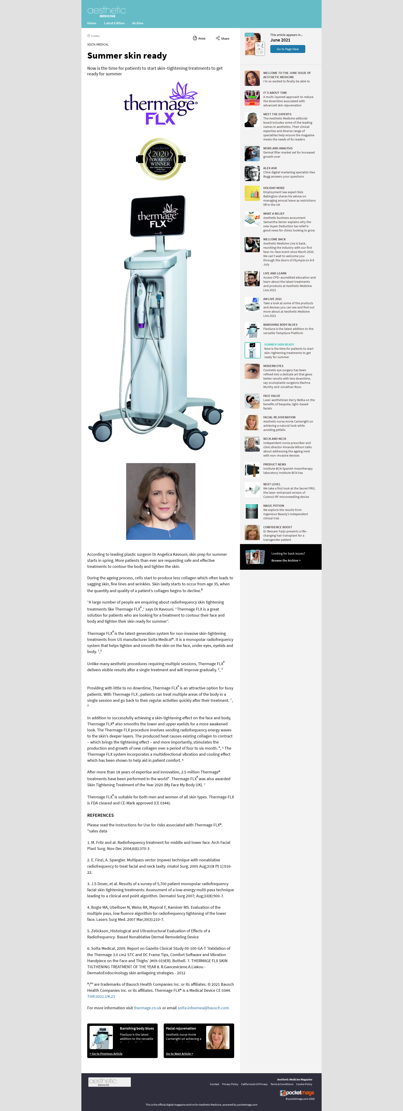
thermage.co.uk (147, 1007)
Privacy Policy (230, 1084)
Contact (214, 1084)
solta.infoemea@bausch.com (203, 1007)
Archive (137, 23)
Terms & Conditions (282, 1084)
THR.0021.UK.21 (101, 996)
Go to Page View (288, 49)
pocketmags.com (298, 1099)
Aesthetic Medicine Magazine (294, 1079)
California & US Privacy (254, 1084)
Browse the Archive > (286, 560)
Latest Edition (114, 23)
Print (201, 38)
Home (91, 23)
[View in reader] (253, 54)
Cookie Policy (304, 1084)
